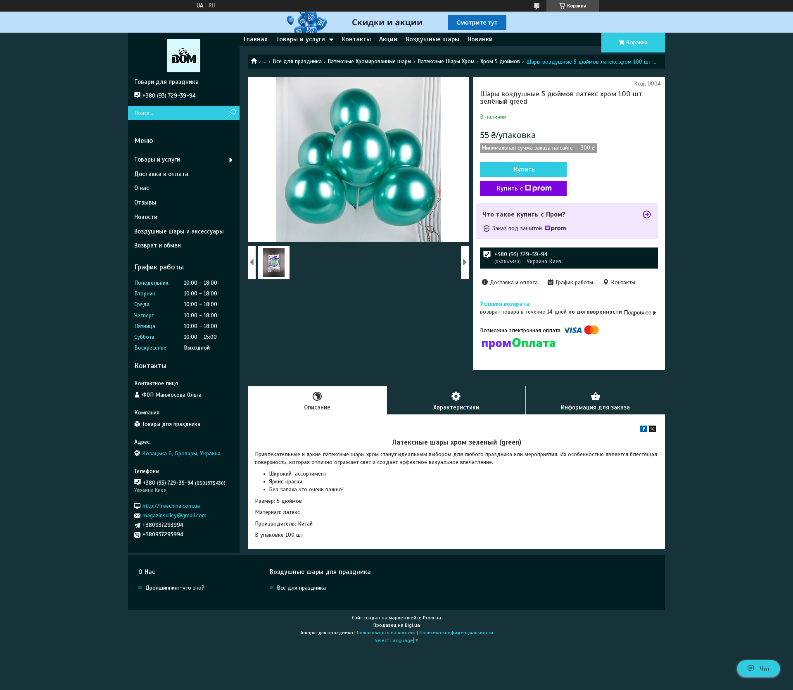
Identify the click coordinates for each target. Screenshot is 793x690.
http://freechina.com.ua (171, 505)
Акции (388, 39)
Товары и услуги (300, 39)
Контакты (356, 39)
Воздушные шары (432, 39)
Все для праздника (297, 61)
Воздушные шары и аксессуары (179, 231)
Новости (145, 217)
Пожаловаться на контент (386, 632)
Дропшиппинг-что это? (174, 587)
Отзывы (145, 202)
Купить (524, 169)
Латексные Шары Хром (446, 61)
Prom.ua (432, 618)
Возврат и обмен (157, 245)
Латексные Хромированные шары (369, 61)
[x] (652, 430)
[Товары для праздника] (183, 55)
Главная (256, 39)
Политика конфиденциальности (456, 632)
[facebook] (643, 430)
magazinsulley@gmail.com (174, 515)
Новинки (480, 39)
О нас (141, 188)
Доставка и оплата (161, 174)
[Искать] (232, 113)
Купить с (510, 188)
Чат (765, 668)
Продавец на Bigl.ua (396, 625)
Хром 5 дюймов (500, 61)
